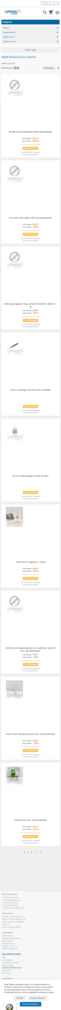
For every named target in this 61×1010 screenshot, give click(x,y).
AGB (3, 957)
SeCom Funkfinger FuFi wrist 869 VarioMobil (30, 390)
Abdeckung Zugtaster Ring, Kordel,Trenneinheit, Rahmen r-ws (30, 305)
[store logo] (13, 12)
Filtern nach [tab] (30, 50)
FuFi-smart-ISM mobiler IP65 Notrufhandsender (30, 218)
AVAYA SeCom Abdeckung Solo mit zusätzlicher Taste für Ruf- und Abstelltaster (30, 649)
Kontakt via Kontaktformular (13, 917)
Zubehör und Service (10, 946)
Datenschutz (6, 970)
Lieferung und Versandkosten (13, 922)
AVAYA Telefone (7, 936)
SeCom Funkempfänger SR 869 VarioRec (30, 476)
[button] (30, 152)
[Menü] (56, 1004)
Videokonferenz (9, 37)
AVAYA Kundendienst (9, 949)
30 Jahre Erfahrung (11, 898)
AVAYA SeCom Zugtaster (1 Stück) (30, 562)
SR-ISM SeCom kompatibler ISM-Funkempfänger (30, 132)
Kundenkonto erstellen (10, 963)
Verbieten (20, 998)
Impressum (6, 973)
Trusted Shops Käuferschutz (14, 908)
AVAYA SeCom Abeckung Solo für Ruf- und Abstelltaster (30, 734)
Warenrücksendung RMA (11, 927)
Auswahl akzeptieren (30, 1004)
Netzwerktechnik (9, 32)
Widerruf (5, 924)
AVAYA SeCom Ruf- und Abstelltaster (30, 820)
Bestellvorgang (7, 965)
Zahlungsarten (7, 960)
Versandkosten (36, 144)
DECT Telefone (7, 941)
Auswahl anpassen (37, 998)
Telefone (6, 28)
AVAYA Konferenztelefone (11, 938)
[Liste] (18, 68)
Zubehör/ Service (9, 42)
